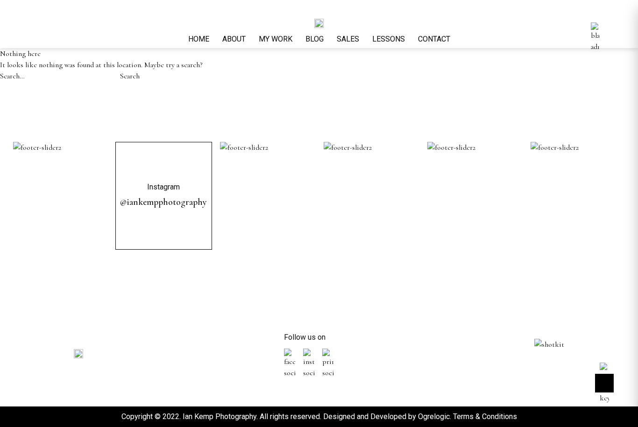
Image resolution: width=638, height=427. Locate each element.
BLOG (314, 39)
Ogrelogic (434, 416)
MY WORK (275, 39)
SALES (348, 39)
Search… (12, 76)
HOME (198, 39)
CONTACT (434, 39)
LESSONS (388, 39)
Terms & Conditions (485, 416)
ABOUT (234, 39)
